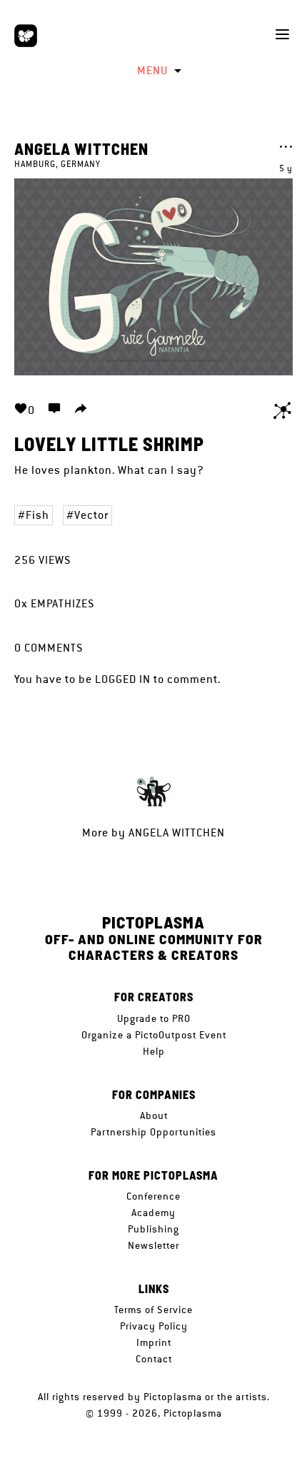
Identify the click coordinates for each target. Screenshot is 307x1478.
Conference (153, 1196)
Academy (153, 1212)
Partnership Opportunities (153, 1131)
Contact (154, 1358)
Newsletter (153, 1245)
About (154, 1115)
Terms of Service (153, 1309)
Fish (37, 514)
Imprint (153, 1342)
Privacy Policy (154, 1326)
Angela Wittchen (81, 148)
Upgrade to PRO (154, 1018)
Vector (91, 514)
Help (154, 1051)
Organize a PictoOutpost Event (153, 1034)
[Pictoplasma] (25, 35)
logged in (123, 679)
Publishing (153, 1229)
